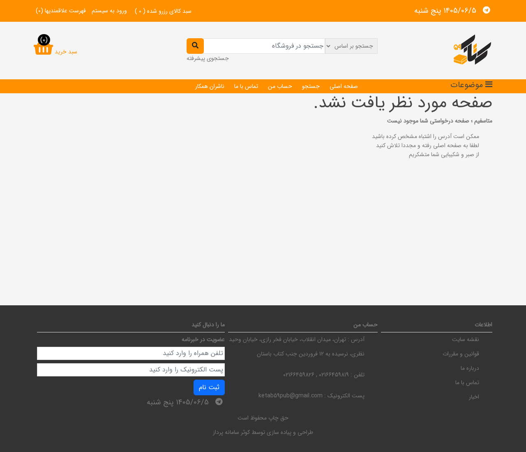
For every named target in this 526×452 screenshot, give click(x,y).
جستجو (311, 86)
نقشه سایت (465, 339)
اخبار (474, 396)
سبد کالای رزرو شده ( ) (163, 11)
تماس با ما (246, 86)
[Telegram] (486, 10)
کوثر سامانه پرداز (231, 432)
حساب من (280, 86)
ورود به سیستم (109, 10)
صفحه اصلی (344, 86)
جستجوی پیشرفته (208, 58)
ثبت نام (209, 387)
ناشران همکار (209, 86)
